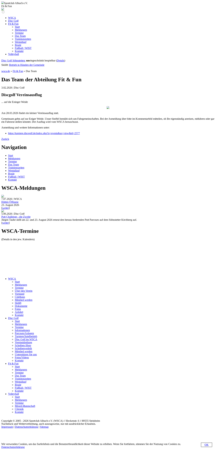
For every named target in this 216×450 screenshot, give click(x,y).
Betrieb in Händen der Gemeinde (26, 64)
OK (207, 444)
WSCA (12, 278)
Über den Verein (23, 290)
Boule (11, 173)
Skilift (18, 303)
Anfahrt (19, 312)
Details (60, 60)
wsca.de (5, 71)
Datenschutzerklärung (26, 426)
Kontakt (12, 179)
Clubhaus (20, 296)
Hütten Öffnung (9, 202)
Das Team (13, 164)
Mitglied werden (23, 299)
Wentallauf (14, 170)
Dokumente (21, 306)
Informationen (22, 330)
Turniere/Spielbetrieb (26, 336)
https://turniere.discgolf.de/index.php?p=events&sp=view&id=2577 (44, 133)
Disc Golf (13, 318)
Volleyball (13, 393)
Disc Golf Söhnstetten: (13, 60)
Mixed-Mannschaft (25, 406)
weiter (5, 208)
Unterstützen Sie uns (26, 354)
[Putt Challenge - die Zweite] (2, 211)
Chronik (19, 409)
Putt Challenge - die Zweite (16, 216)
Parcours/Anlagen (24, 333)
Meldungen (14, 158)
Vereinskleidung (23, 342)
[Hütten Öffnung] (2, 196)
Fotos (18, 309)
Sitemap (44, 426)
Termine (12, 161)
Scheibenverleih (23, 348)
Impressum (7, 426)
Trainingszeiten (16, 167)
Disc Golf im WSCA (26, 339)
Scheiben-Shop (23, 345)
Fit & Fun (18, 71)
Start (10, 155)
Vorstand (19, 293)
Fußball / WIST (16, 176)
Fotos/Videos (22, 357)
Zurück (5, 139)
